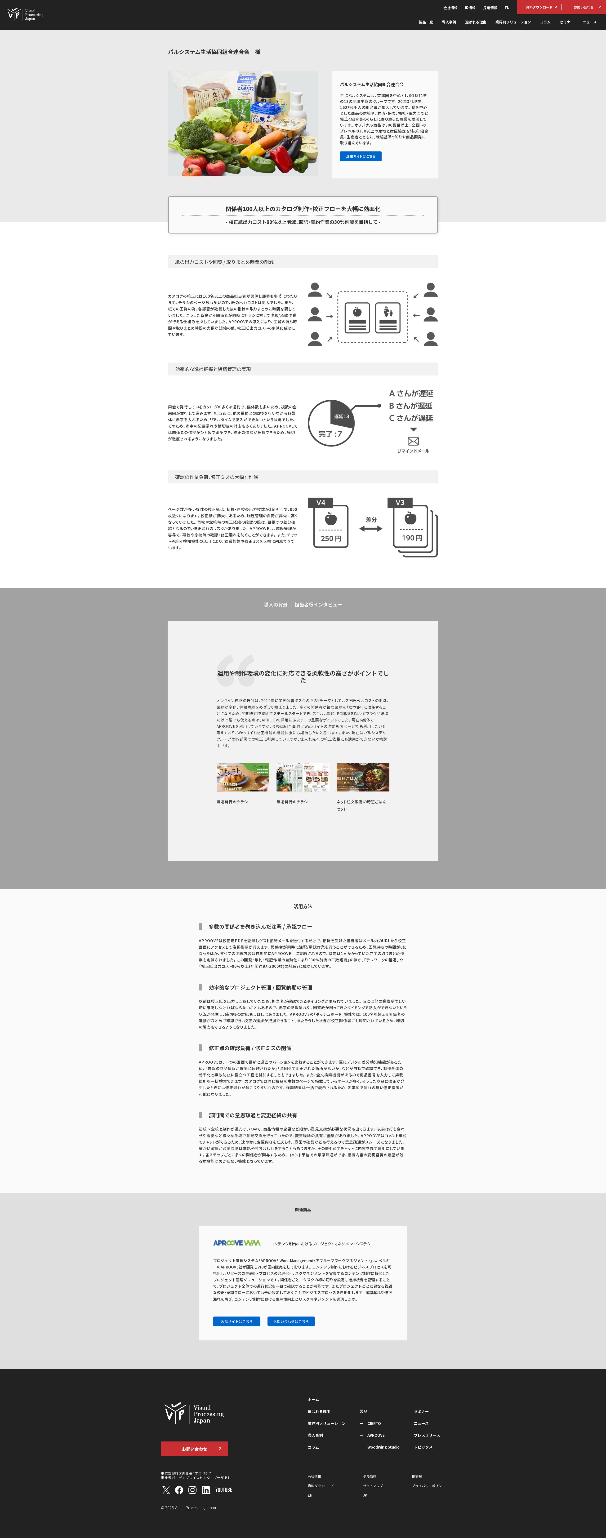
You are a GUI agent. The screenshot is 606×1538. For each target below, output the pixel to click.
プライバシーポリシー (428, 1486)
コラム (545, 22)
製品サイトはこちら (237, 1321)
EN (507, 8)
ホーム (313, 1399)
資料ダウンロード (539, 7)
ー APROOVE (372, 1435)
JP (365, 1495)
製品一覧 (426, 22)
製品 (363, 1411)
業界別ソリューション (513, 22)
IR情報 (470, 8)
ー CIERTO (370, 1423)
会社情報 (450, 8)
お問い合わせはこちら (291, 1321)
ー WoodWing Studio (380, 1447)
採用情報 (490, 8)
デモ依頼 (369, 1476)
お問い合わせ (584, 7)
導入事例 (449, 22)
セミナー (567, 22)
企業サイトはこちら (360, 156)
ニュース (590, 22)
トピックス (423, 1447)
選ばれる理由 (475, 22)
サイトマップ (373, 1486)
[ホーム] (25, 13)
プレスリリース (427, 1435)
